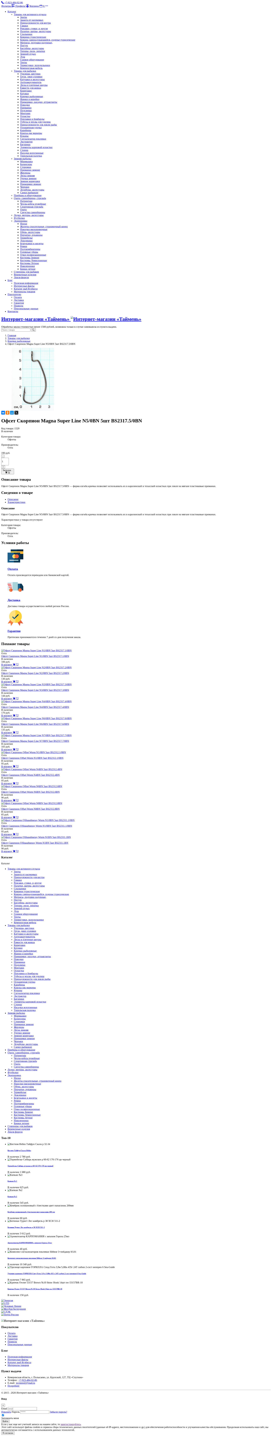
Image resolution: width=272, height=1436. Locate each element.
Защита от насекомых (31, 20)
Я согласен (8, 1433)
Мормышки (26, 161)
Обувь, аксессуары (30, 232)
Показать (6, 1412)
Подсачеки (26, 110)
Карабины (25, 130)
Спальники (26, 34)
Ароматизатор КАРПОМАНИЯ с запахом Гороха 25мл (30, 1243)
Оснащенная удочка (31, 127)
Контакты (13, 311)
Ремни (23, 246)
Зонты (23, 17)
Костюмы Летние (29, 263)
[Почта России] (10, 1314)
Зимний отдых (28, 54)
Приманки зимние (30, 170)
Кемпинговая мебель (31, 68)
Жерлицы (25, 172)
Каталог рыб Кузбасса (25, 288)
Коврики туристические (33, 37)
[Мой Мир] (12, 413)
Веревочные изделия (25, 274)
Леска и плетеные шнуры (34, 85)
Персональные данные (26, 308)
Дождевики (26, 240)
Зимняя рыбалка (22, 158)
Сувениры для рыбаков (26, 271)
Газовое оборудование (32, 59)
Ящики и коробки (29, 99)
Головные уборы (29, 252)
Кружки (24, 93)
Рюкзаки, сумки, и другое (34, 28)
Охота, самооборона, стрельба (30, 198)
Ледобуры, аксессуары (32, 189)
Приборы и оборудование (28, 195)
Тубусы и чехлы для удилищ (35, 122)
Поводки (25, 105)
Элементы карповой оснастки (36, 147)
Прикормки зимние (30, 184)
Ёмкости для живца (30, 88)
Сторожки (25, 167)
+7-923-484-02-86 (28, 1380)
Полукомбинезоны (30, 249)
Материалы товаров (24, 291)
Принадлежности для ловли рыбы (38, 124)
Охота (23, 209)
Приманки (25, 107)
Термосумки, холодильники (35, 65)
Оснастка (25, 116)
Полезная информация (26, 283)
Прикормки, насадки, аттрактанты (38, 102)
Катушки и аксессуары (32, 79)
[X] (16, 413)
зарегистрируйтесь (71, 1424)
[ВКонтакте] (3, 413)
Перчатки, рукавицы (31, 235)
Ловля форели (21, 277)
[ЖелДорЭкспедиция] (13, 1309)
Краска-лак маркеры (31, 133)
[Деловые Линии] (11, 1306)
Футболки (19, 218)
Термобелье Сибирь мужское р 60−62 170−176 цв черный (30, 1166)
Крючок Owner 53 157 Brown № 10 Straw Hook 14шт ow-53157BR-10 (35, 1289)
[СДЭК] (6, 1311)
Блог (10, 280)
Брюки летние (27, 269)
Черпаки (24, 187)
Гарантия (19, 303)
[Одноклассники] (7, 413)
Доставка (19, 300)
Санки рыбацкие (29, 192)
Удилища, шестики (30, 73)
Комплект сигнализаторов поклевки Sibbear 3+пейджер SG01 (32, 1258)
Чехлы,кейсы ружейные (33, 204)
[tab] (13, 499)
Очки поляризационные (33, 254)
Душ (22, 56)
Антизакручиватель (30, 82)
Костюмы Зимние (29, 257)
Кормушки (26, 90)
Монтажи (25, 113)
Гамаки (24, 25)
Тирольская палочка (31, 155)
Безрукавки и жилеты (31, 243)
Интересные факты (24, 286)
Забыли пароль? (58, 1412)
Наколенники (27, 266)
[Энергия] (7, 1300)
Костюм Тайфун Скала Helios (19, 1150)
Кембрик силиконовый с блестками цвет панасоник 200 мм (31, 1212)
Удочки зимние (28, 178)
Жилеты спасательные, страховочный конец (44, 226)
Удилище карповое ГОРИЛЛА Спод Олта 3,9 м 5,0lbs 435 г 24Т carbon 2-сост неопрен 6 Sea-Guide (47, 1273)
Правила (18, 305)
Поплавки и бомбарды (32, 119)
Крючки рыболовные (31, 96)
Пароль (16, 1412)
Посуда (24, 45)
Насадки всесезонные (31, 153)
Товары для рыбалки (25, 71)
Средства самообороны (32, 212)
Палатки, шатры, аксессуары (35, 31)
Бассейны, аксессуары (32, 48)
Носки (23, 223)
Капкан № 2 (12, 1196)
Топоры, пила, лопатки (32, 51)
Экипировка (20, 221)
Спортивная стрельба (31, 206)
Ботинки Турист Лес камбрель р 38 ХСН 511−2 (26, 1227)
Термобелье (26, 238)
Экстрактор (26, 141)
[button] (46, 6)
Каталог (12, 11)
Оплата (18, 297)
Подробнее (13, 1385)
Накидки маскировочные (33, 229)
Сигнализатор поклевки (33, 139)
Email (4, 1408)
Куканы (24, 136)
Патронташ (26, 201)
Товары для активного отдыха (30, 14)
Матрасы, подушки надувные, (36, 42)
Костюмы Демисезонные (33, 260)
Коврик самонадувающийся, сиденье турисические (47, 40)
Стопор (24, 150)
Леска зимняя (27, 175)
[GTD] (5, 1303)
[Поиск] (33, 330)
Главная (12, 335)
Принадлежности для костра (35, 23)
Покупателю (14, 294)
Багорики (25, 144)
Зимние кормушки (30, 181)
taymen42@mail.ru (25, 1383)
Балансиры (26, 164)
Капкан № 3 (12, 1181)
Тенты (23, 62)
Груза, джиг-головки (31, 76)
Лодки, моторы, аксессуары (29, 215)
